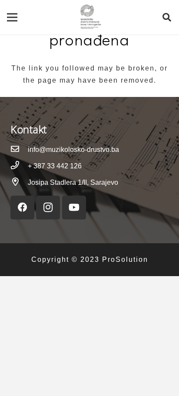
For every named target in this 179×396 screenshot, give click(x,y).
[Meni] (12, 17)
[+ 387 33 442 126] (19, 166)
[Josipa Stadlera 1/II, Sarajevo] (19, 183)
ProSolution (125, 259)
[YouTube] (74, 207)
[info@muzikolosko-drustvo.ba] (19, 150)
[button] (166, 17)
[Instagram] (48, 207)
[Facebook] (22, 207)
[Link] (89, 17)
